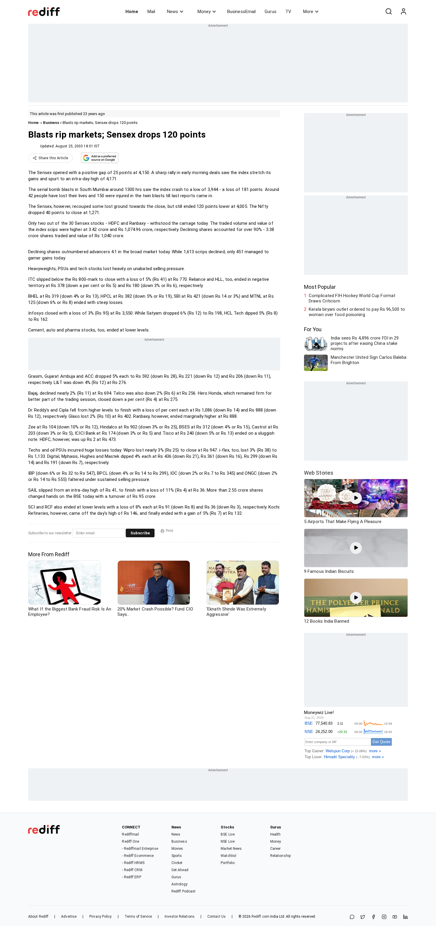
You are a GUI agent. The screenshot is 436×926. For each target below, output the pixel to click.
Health (275, 834)
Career (275, 849)
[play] (356, 498)
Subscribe (140, 533)
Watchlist (228, 856)
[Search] (388, 11)
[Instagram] (384, 917)
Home (131, 11)
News (172, 11)
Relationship (280, 856)
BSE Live (228, 834)
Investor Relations (180, 916)
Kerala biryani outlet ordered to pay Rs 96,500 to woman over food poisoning (357, 312)
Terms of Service (138, 916)
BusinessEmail (241, 11)
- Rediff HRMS (133, 863)
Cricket (177, 863)
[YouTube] (394, 917)
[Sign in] (403, 11)
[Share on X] (362, 917)
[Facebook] (373, 917)
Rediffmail (130, 834)
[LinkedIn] (405, 917)
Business (51, 122)
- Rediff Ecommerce (138, 856)
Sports (176, 856)
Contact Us (216, 916)
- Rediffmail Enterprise (140, 849)
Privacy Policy (100, 916)
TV (288, 11)
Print (169, 531)
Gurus (270, 11)
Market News (231, 849)
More (308, 11)
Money (204, 11)
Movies (177, 849)
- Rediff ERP (131, 877)
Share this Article (53, 158)
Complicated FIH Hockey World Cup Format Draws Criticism (352, 298)
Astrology (179, 884)
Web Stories (318, 473)
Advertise (69, 916)
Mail (151, 11)
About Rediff (38, 916)
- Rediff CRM (132, 870)
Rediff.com (260, 916)
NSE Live (228, 841)
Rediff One (130, 841)
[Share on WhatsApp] (352, 917)
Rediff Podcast (183, 891)
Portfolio (228, 863)
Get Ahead (179, 870)
